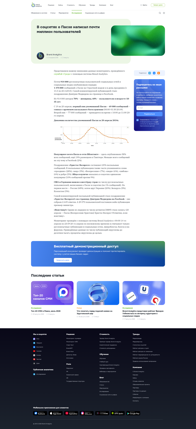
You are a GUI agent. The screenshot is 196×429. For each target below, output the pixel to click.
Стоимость (71, 5)
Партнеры (136, 388)
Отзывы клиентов (138, 381)
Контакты (136, 401)
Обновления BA (104, 382)
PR (67, 371)
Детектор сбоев (71, 355)
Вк (154, 73)
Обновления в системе (39, 13)
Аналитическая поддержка (108, 345)
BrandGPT (69, 348)
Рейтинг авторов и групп (141, 348)
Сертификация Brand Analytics (109, 365)
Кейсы (60, 5)
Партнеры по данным (139, 391)
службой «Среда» (62, 74)
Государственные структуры (75, 381)
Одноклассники (158, 73)
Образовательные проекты (141, 384)
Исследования (77, 13)
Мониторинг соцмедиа (73, 338)
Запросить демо (62, 260)
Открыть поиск (160, 13)
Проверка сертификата (107, 368)
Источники (69, 358)
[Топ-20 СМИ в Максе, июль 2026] (52, 300)
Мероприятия (63, 13)
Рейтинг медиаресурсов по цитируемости (146, 355)
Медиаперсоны (137, 342)
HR (67, 378)
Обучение (103, 358)
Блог (111, 5)
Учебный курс (104, 362)
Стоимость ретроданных (107, 348)
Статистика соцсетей (139, 345)
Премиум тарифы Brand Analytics (110, 342)
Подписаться (149, 114)
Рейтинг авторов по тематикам (143, 351)
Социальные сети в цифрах (95, 13)
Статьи (52, 13)
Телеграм (149, 73)
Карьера (135, 375)
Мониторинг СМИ (72, 342)
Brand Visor (70, 351)
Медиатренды (137, 338)
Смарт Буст (70, 345)
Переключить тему (164, 13)
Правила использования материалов (144, 361)
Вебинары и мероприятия (108, 371)
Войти (145, 5)
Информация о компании (141, 397)
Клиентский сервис (72, 375)
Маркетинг (69, 368)
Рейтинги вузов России (140, 358)
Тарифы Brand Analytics (107, 338)
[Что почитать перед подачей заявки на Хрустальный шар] (98, 300)
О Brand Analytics (138, 371)
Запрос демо (158, 5)
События (135, 394)
